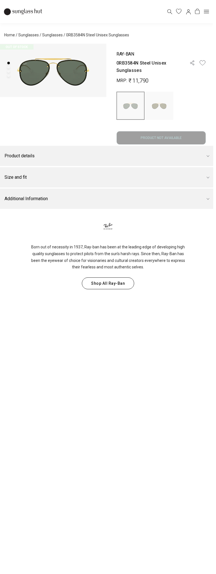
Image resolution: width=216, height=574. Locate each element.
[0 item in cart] (197, 11)
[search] (169, 11)
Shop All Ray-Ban (108, 283)
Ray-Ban (125, 54)
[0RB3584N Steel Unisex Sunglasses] (130, 106)
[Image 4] (8, 75)
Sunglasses (28, 35)
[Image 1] (8, 63)
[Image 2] (8, 67)
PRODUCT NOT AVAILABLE (161, 138)
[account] (188, 11)
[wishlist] (179, 11)
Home (9, 35)
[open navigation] (206, 11)
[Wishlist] (202, 62)
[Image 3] (8, 71)
